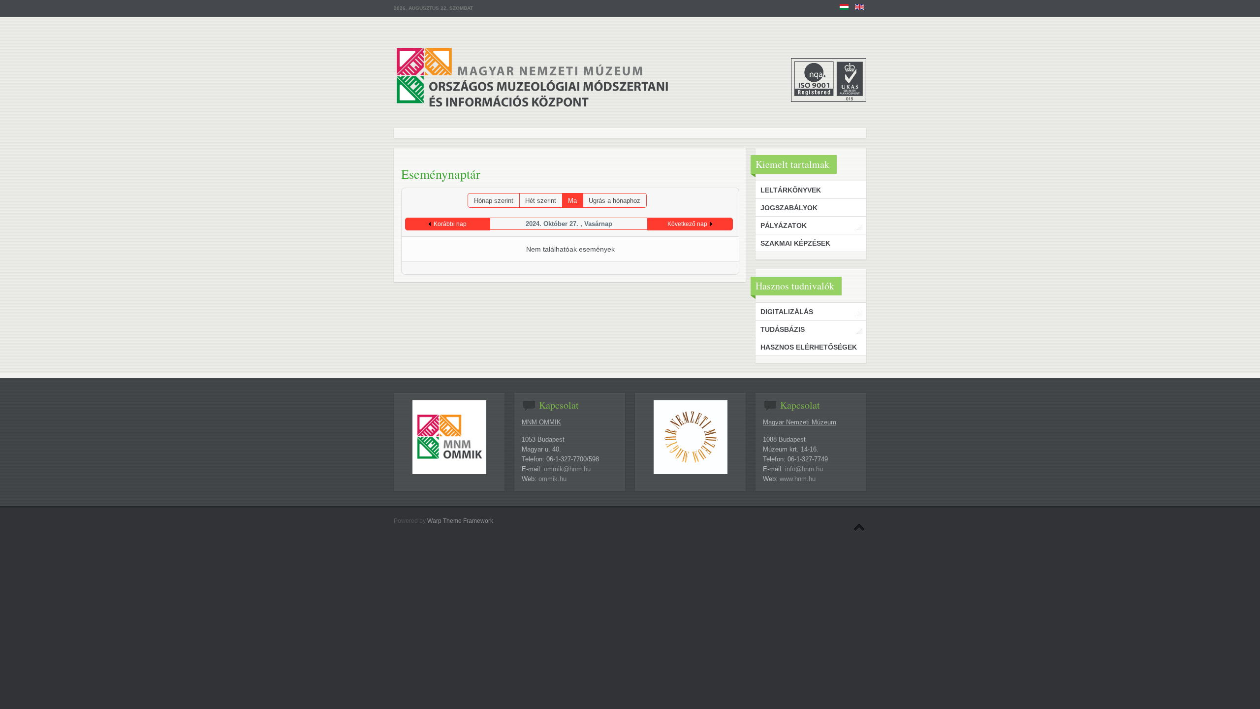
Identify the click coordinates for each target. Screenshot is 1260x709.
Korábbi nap (450, 224)
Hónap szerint (493, 200)
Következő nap (687, 224)
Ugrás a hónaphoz (614, 200)
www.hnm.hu (798, 479)
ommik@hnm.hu (567, 469)
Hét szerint (540, 200)
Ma (572, 200)
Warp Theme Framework (460, 520)
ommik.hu (552, 479)
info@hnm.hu (804, 469)
